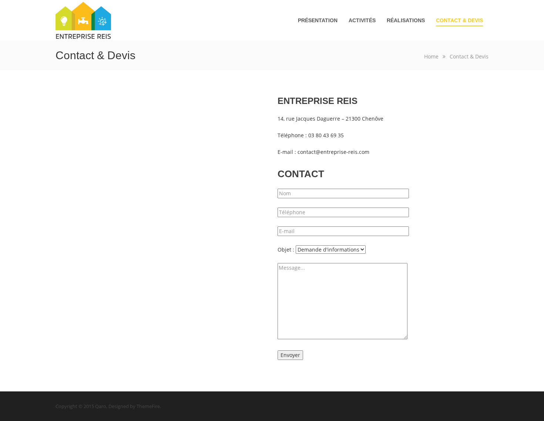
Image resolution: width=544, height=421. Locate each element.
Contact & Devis (459, 20)
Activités (362, 20)
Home (431, 56)
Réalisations (406, 20)
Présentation (318, 20)
